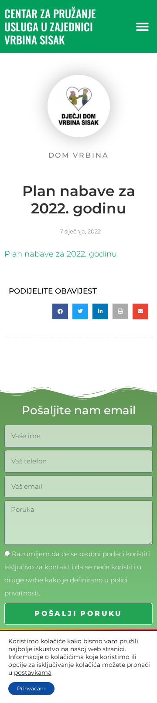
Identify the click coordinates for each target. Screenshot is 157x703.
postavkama (32, 672)
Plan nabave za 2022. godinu (60, 254)
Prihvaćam (31, 688)
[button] (142, 27)
